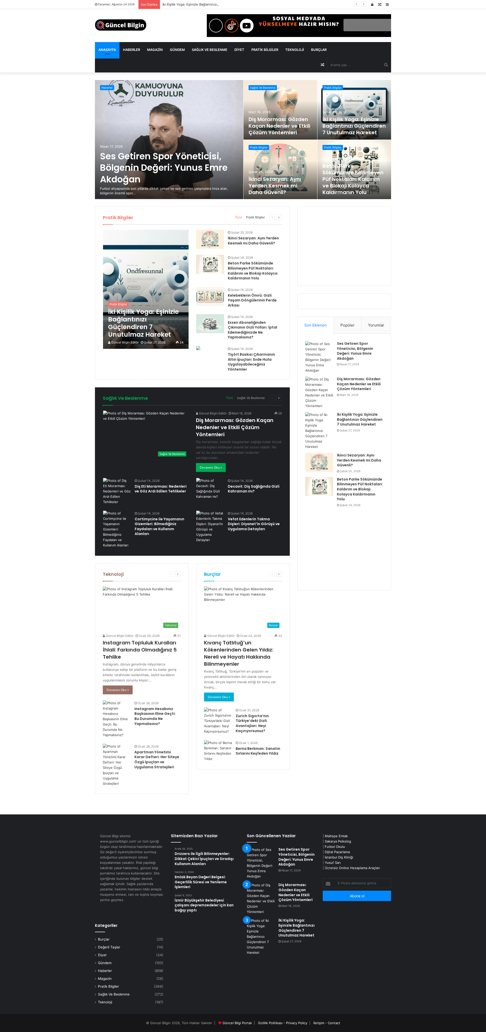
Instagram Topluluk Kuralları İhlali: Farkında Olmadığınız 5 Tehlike (140, 649)
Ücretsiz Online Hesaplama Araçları (352, 868)
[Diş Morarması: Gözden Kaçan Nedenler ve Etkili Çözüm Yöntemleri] (280, 110)
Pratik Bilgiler (264, 50)
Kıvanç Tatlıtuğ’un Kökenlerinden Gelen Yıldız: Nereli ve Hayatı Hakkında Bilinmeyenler (238, 653)
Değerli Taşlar (109, 947)
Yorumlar (376, 325)
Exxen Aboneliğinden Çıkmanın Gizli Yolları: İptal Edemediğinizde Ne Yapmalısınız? (252, 330)
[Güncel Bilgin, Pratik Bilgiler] (120, 25)
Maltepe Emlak (336, 836)
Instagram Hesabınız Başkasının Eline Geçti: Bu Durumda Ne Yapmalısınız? (155, 716)
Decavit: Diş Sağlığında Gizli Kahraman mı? (253, 489)
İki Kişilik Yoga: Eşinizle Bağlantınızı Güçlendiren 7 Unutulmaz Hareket (217, 4)
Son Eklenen (315, 325)
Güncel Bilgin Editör (124, 342)
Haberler (131, 50)
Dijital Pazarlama (337, 852)
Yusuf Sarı (333, 863)
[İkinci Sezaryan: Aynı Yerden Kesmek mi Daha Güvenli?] (280, 169)
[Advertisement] (344, 246)
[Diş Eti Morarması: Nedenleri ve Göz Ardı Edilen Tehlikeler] (117, 491)
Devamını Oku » (211, 467)
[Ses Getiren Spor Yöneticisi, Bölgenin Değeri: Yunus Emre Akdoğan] (169, 139)
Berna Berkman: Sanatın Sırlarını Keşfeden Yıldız (258, 751)
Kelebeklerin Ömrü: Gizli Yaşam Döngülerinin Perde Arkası (252, 300)
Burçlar (319, 50)
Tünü (238, 217)
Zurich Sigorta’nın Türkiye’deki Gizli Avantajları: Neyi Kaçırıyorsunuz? (252, 723)
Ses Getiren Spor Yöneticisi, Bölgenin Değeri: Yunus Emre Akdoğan (164, 167)
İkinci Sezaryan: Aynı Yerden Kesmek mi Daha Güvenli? (275, 186)
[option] (243, 139)
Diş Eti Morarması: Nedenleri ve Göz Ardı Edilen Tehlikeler (161, 489)
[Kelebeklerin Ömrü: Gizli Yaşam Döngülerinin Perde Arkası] (210, 296)
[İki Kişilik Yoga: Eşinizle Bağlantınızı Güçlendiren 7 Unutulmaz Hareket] (354, 110)
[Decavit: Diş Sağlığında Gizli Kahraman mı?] (210, 488)
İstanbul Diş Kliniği (339, 857)
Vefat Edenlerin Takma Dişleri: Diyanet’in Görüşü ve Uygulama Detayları (254, 524)
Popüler (347, 325)
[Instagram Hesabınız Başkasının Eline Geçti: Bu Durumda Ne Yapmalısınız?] (117, 719)
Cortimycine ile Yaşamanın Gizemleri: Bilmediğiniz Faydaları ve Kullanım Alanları (159, 527)
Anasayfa (107, 50)
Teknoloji (294, 50)
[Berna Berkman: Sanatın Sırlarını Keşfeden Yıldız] (218, 750)
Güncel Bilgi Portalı (237, 1023)
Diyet (239, 50)
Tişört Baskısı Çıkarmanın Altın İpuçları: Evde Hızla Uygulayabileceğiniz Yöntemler (251, 362)
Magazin (155, 50)
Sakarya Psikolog (338, 841)
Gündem (177, 50)
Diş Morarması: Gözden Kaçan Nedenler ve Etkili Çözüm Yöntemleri (279, 126)
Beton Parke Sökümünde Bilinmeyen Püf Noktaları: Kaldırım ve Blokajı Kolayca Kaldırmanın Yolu (352, 179)
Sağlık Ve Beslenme (209, 50)
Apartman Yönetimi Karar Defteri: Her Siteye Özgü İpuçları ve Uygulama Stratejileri (156, 760)
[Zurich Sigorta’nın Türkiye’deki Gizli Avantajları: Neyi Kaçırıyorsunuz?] (218, 721)
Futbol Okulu (335, 847)
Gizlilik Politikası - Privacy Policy (282, 1023)
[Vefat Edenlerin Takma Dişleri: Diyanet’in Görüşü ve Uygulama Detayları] (210, 527)
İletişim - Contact (326, 1023)
